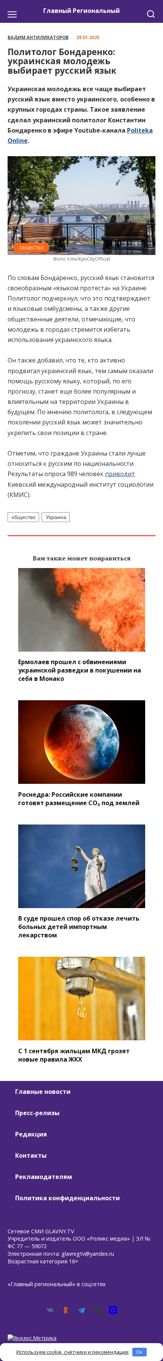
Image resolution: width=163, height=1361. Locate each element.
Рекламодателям (43, 1177)
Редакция (31, 1134)
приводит (120, 474)
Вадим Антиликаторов (38, 37)
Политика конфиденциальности (67, 1198)
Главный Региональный (81, 10)
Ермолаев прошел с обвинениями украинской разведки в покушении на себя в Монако (79, 670)
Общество (31, 247)
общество (23, 517)
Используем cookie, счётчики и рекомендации (72, 1351)
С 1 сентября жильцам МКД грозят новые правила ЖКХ (74, 1054)
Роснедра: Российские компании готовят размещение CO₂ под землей (78, 798)
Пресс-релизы (37, 1113)
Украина (56, 517)
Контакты (31, 1155)
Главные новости (43, 1091)
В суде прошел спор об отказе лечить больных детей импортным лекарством (78, 926)
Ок (139, 1351)
